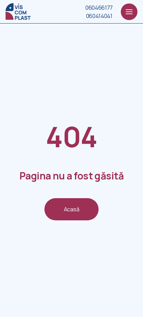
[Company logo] (18, 11)
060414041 (99, 16)
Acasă (71, 209)
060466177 (99, 7)
